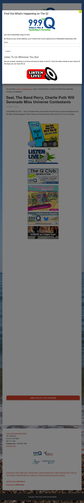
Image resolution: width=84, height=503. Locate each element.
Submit (8, 51)
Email (6, 42)
